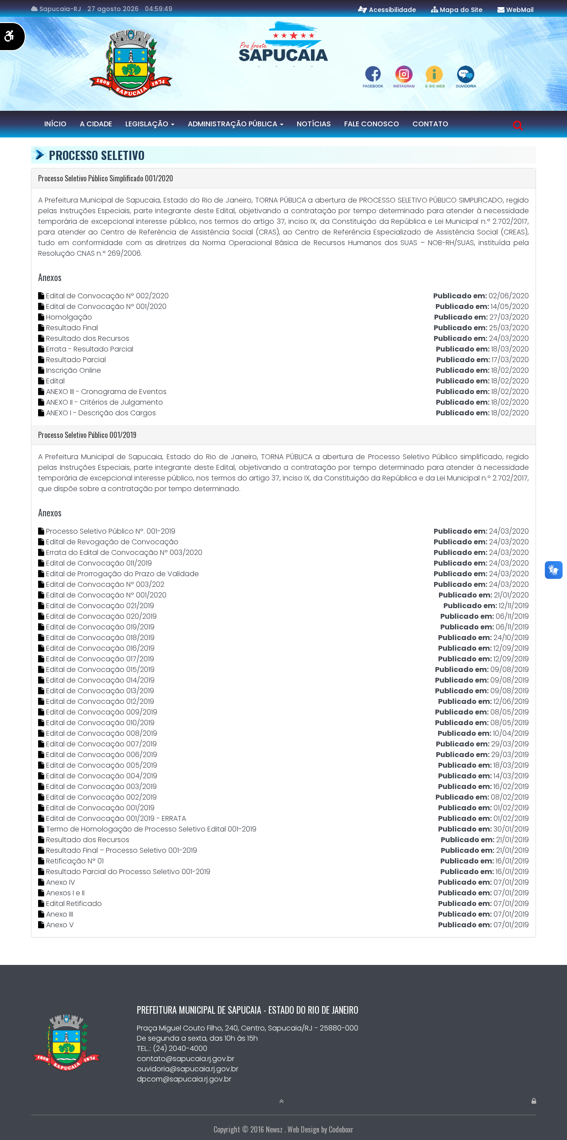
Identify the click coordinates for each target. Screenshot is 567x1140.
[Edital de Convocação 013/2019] (42, 691)
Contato (430, 124)
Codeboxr (341, 1129)
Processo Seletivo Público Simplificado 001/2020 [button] (105, 178)
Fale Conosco (371, 124)
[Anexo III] (42, 914)
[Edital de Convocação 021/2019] (42, 606)
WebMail (520, 9)
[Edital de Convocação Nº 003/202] (42, 584)
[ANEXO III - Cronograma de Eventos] (42, 392)
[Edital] (42, 381)
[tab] (283, 178)
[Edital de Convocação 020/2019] (42, 616)
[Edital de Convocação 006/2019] (42, 755)
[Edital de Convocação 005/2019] (42, 765)
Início (55, 124)
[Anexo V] (42, 925)
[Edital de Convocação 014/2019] (42, 680)
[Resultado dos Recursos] (42, 338)
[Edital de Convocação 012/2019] (42, 701)
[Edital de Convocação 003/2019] (42, 786)
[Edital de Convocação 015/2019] (42, 669)
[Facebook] (320, 66)
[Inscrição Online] (42, 370)
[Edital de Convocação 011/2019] (42, 563)
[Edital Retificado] (42, 903)
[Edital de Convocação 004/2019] (42, 776)
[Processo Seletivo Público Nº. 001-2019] (42, 531)
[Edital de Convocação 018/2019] (42, 637)
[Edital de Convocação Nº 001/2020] (42, 306)
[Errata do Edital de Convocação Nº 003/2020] (42, 552)
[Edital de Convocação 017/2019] (42, 659)
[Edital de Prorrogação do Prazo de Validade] (42, 574)
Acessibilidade (392, 9)
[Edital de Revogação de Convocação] (42, 542)
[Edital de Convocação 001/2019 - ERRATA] (42, 818)
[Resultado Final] (42, 328)
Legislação (147, 124)
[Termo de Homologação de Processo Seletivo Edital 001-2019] (42, 829)
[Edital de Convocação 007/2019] (42, 744)
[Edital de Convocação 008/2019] (42, 733)
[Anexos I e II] (42, 893)
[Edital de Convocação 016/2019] (42, 648)
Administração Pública (233, 124)
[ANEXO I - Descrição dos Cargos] (42, 413)
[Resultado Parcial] (42, 360)
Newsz (274, 1129)
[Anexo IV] (42, 882)
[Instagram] (302, 66)
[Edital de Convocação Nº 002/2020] (42, 296)
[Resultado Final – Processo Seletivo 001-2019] (42, 850)
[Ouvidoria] (267, 66)
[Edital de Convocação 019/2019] (42, 627)
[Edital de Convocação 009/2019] (42, 712)
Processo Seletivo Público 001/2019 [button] (87, 434)
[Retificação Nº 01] (42, 861)
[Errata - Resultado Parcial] (42, 349)
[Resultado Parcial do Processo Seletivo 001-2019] (42, 872)
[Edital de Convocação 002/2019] (42, 797)
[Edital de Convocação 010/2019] (42, 723)
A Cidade (96, 124)
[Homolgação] (42, 317)
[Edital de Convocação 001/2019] (42, 808)
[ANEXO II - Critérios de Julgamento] (42, 402)
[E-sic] (284, 66)
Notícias (314, 124)
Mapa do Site (461, 9)
